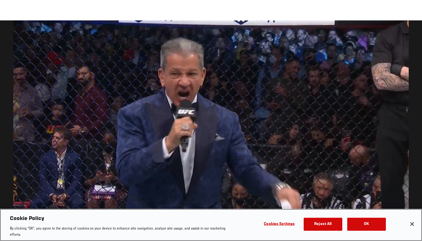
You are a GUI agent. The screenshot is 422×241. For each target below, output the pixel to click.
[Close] (412, 224)
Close (410, 32)
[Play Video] (211, 132)
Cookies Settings (279, 224)
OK (366, 224)
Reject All (322, 224)
